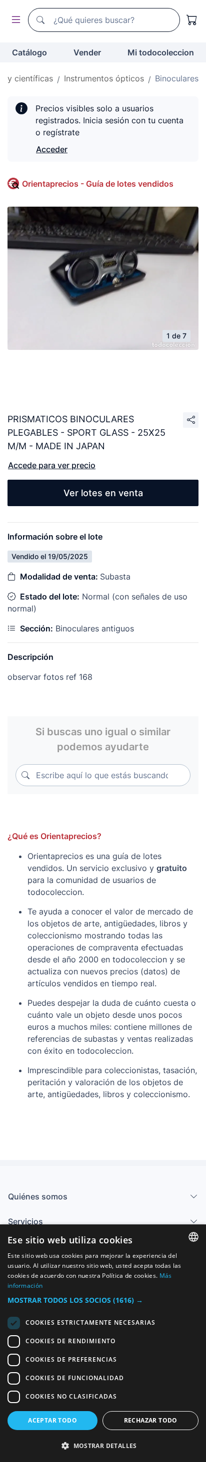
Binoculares (176, 78)
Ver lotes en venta (103, 493)
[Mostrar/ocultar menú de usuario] (14, 20)
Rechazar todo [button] (151, 1420)
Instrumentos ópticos (104, 78)
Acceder (52, 149)
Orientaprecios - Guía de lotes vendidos (98, 184)
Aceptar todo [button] (52, 1420)
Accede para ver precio (52, 465)
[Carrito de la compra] (192, 19)
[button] (103, 1300)
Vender (87, 52)
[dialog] (103, 1343)
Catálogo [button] (29, 52)
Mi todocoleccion (161, 52)
